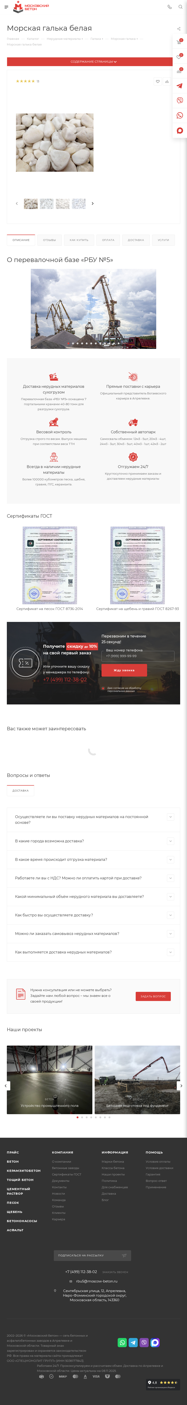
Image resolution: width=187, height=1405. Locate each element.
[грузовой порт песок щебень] (93, 309)
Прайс (13, 1152)
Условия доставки (159, 1168)
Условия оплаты (158, 1161)
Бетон (13, 1161)
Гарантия (153, 1174)
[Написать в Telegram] (133, 1342)
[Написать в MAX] (155, 1342)
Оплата (108, 240)
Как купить (79, 240)
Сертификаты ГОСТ (66, 1174)
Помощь (154, 1152)
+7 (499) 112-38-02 (65, 680)
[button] (68, 343)
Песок (13, 1202)
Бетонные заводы (65, 1168)
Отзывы (49, 240)
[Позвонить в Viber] (144, 1342)
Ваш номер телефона (124, 650)
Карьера (58, 1219)
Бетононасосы (22, 1221)
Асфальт (15, 1230)
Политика (109, 1181)
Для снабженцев (115, 1187)
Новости (58, 1193)
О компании (61, 1161)
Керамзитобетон (24, 1170)
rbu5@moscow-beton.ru (96, 1281)
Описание (21, 240)
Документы (60, 1181)
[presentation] (16, 203)
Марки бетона (113, 1161)
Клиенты (58, 1213)
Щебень (14, 1212)
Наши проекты (113, 1174)
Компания (62, 1152)
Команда (59, 1200)
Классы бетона (113, 1168)
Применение (156, 1187)
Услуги (163, 240)
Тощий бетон (20, 1180)
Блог (105, 1200)
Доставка (136, 240)
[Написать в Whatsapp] (122, 1342)
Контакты (59, 1187)
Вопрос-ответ (156, 1181)
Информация (115, 1152)
